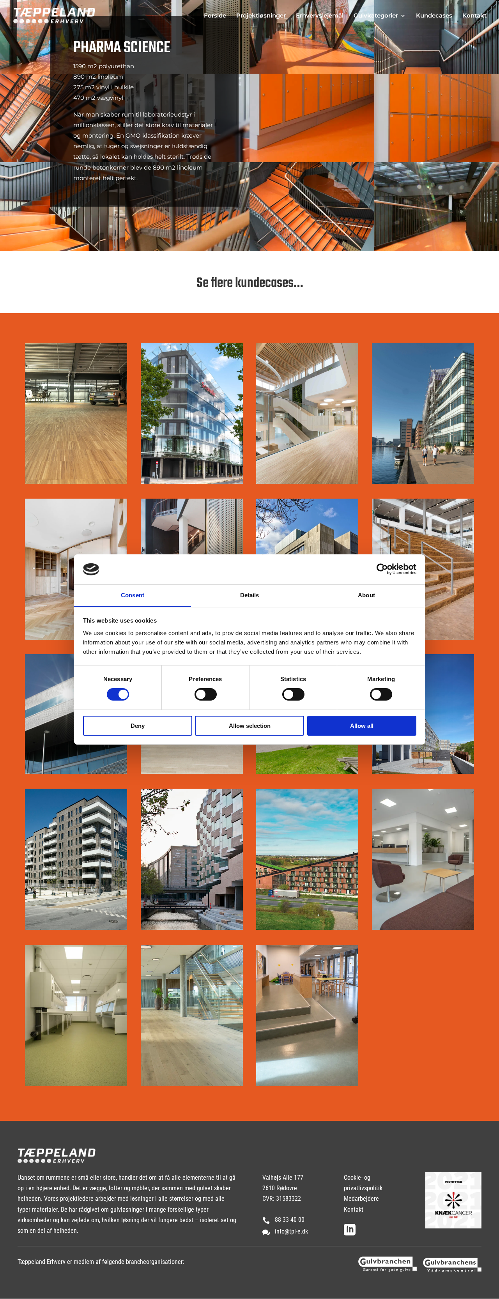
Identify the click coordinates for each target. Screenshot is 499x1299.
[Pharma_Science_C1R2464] (436, 160)
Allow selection (250, 725)
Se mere (72, 451)
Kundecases (434, 16)
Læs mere (303, 430)
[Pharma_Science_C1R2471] (62, 249)
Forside (215, 16)
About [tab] (366, 595)
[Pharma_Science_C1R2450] (436, 71)
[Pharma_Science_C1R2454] (187, 249)
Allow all (361, 725)
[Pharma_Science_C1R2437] (312, 71)
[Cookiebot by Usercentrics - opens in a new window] (382, 569)
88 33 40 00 (289, 1219)
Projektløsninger (261, 16)
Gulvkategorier (376, 16)
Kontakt (474, 16)
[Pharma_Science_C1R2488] (312, 249)
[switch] (206, 694)
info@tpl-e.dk (291, 1231)
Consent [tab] (132, 595)
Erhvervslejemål (319, 16)
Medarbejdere (361, 1198)
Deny (138, 725)
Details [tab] (249, 595)
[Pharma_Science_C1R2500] (436, 249)
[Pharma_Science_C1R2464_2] (312, 160)
